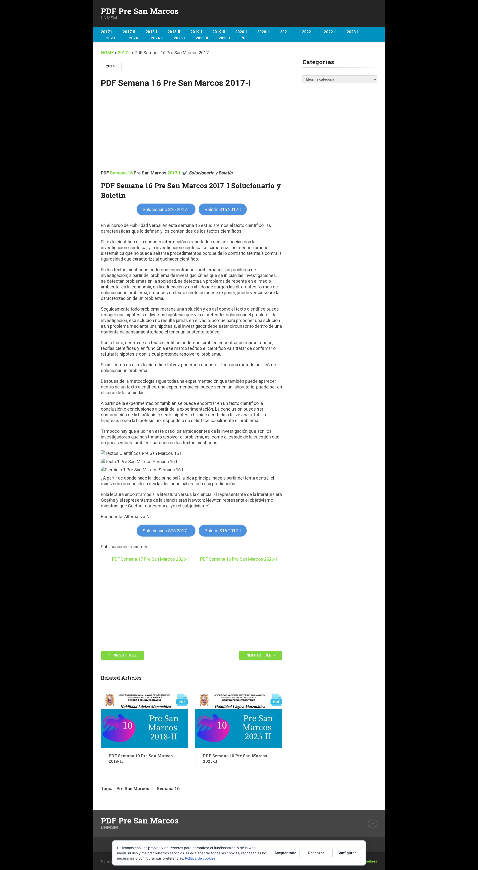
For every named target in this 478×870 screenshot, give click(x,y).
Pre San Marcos (133, 788)
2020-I (241, 32)
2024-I (134, 38)
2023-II (112, 38)
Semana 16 (121, 172)
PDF (244, 38)
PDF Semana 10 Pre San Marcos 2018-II (141, 758)
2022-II (330, 32)
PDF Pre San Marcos (140, 11)
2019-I (196, 32)
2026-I (224, 38)
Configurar (346, 853)
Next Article (259, 655)
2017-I (106, 32)
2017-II (129, 32)
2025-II (202, 38)
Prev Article (124, 655)
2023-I (352, 32)
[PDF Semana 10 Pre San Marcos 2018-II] (144, 719)
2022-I (307, 32)
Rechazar (316, 853)
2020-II (263, 32)
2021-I (286, 32)
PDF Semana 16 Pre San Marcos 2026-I (238, 559)
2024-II (157, 38)
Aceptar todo (285, 853)
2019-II (218, 32)
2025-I (179, 38)
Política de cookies (200, 858)
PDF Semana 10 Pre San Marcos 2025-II (235, 758)
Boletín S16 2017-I (223, 209)
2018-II (174, 32)
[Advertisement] (192, 132)
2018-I (151, 32)
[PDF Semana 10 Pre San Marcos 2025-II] (238, 719)
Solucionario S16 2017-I (166, 209)
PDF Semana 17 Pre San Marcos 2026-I (150, 559)
